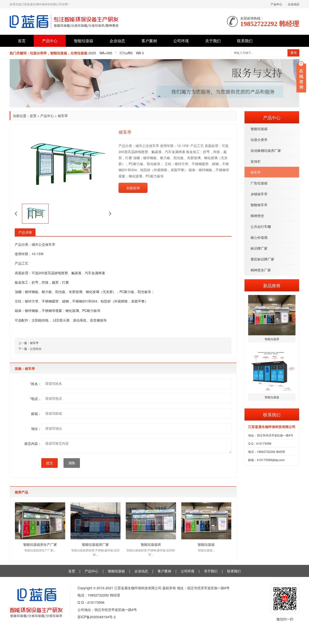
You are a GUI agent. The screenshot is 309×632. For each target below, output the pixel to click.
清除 (71, 463)
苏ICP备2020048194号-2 (96, 616)
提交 (49, 463)
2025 (92, 52)
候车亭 (256, 172)
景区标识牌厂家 (262, 259)
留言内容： (32, 443)
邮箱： (36, 413)
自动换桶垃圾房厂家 (266, 150)
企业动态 (293, 4)
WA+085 (105, 52)
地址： (36, 428)
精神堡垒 (257, 215)
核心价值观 (259, 237)
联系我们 (245, 40)
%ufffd (126, 52)
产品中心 (276, 4)
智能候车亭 (259, 204)
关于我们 (213, 40)
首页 (22, 40)
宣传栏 (256, 161)
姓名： (35, 383)
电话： (35, 398)
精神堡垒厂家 (261, 269)
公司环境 (181, 40)
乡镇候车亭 (259, 193)
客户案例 (149, 40)
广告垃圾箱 (259, 183)
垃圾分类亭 (259, 139)
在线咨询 (133, 187)
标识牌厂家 (259, 248)
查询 (293, 53)
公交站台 (36, 348)
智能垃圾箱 (83, 40)
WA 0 (140, 52)
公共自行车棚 (261, 226)
